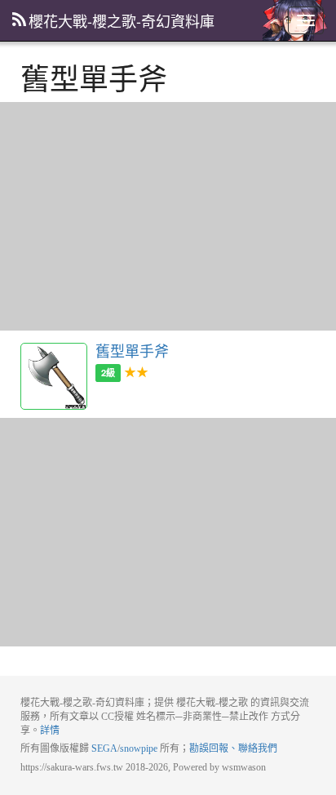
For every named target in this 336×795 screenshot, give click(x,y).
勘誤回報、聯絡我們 (233, 748)
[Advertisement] (168, 216)
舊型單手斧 (53, 376)
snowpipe (138, 748)
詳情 (50, 730)
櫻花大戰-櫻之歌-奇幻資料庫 (121, 20)
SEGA (104, 748)
